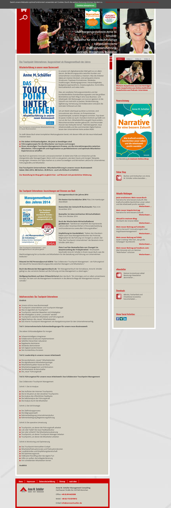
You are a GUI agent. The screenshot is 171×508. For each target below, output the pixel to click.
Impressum (31, 481)
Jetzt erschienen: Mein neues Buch (131, 197)
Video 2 (129, 59)
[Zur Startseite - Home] (31, 494)
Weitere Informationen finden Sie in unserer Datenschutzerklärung (132, 2)
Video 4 (147, 59)
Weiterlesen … (145, 206)
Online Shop (121, 172)
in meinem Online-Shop (138, 159)
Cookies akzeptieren (85, 5)
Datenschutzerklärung (47, 481)
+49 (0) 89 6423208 (68, 494)
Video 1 (120, 59)
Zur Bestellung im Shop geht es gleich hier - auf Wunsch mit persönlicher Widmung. (55, 175)
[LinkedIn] (125, 319)
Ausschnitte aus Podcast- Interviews (132, 90)
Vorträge (82, 52)
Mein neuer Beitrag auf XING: (129, 237)
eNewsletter (121, 269)
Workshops (96, 52)
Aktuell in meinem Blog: (126, 218)
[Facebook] (117, 319)
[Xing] (121, 319)
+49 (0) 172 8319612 (69, 498)
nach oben (73, 481)
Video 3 (138, 59)
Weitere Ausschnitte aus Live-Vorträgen (133, 85)
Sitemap (62, 481)
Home (21, 481)
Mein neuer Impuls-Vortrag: (128, 210)
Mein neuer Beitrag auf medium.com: (132, 248)
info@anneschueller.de (71, 503)
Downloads (120, 290)
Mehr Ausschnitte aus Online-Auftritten (133, 88)
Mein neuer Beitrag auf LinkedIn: (130, 227)
